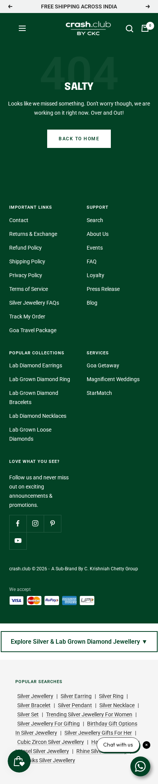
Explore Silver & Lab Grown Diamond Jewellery (79, 641)
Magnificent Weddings (113, 379)
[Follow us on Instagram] (35, 523)
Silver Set (28, 714)
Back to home (79, 138)
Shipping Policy (27, 261)
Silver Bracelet (34, 705)
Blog (92, 303)
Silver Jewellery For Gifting (48, 724)
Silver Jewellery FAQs (34, 303)
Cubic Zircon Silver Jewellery (50, 742)
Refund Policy (25, 248)
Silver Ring (111, 696)
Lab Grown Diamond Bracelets (33, 397)
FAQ (92, 261)
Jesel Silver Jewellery (44, 751)
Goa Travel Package (32, 330)
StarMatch (99, 393)
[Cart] (145, 28)
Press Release (103, 289)
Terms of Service (28, 289)
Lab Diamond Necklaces (37, 416)
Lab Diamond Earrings (35, 365)
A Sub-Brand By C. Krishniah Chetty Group (94, 568)
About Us (98, 234)
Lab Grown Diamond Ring (39, 379)
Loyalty (95, 275)
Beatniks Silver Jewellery (46, 760)
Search (95, 220)
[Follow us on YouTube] (17, 540)
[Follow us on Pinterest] (52, 523)
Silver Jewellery (35, 696)
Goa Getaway (103, 365)
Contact (18, 220)
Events (95, 248)
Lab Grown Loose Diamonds (30, 434)
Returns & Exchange (33, 234)
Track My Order (27, 316)
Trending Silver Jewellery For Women (89, 714)
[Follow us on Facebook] (17, 523)
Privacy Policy (25, 275)
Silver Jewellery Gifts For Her (98, 733)
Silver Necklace (117, 705)
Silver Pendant (75, 705)
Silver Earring (76, 696)
